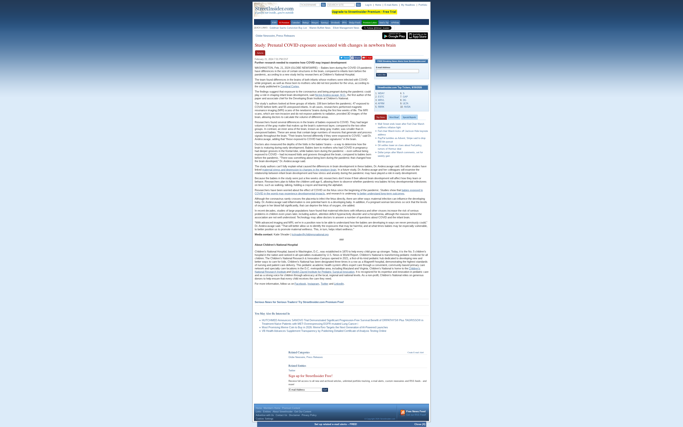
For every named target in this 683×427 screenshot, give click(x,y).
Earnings (325, 22)
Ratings (306, 22)
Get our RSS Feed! (416, 413)
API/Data (395, 22)
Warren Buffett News (320, 28)
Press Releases (285, 35)
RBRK (381, 107)
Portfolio (423, 5)
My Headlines (408, 5)
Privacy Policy (309, 415)
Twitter (291, 370)
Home (378, 5)
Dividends (335, 22)
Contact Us (281, 415)
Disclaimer (294, 415)
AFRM (381, 103)
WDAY (381, 93)
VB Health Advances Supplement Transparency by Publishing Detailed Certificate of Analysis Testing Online (324, 330)
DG (404, 100)
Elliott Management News (346, 28)
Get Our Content (302, 411)
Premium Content (291, 408)
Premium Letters (370, 22)
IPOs (344, 22)
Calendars (296, 22)
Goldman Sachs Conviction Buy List (288, 28)
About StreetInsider (283, 411)
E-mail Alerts (391, 5)
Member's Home (272, 408)
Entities (267, 411)
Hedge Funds (355, 22)
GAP (405, 96)
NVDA (407, 107)
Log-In (368, 5)
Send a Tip (383, 22)
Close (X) (419, 424)
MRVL (381, 100)
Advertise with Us (265, 415)
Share (357, 58)
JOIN (274, 22)
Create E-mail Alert (415, 352)
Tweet (346, 58)
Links (258, 411)
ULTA (405, 103)
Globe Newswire (265, 35)
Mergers (315, 22)
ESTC (381, 96)
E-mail (368, 58)
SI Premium (284, 22)
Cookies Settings (264, 418)
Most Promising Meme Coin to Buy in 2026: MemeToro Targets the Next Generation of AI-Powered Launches (325, 327)
